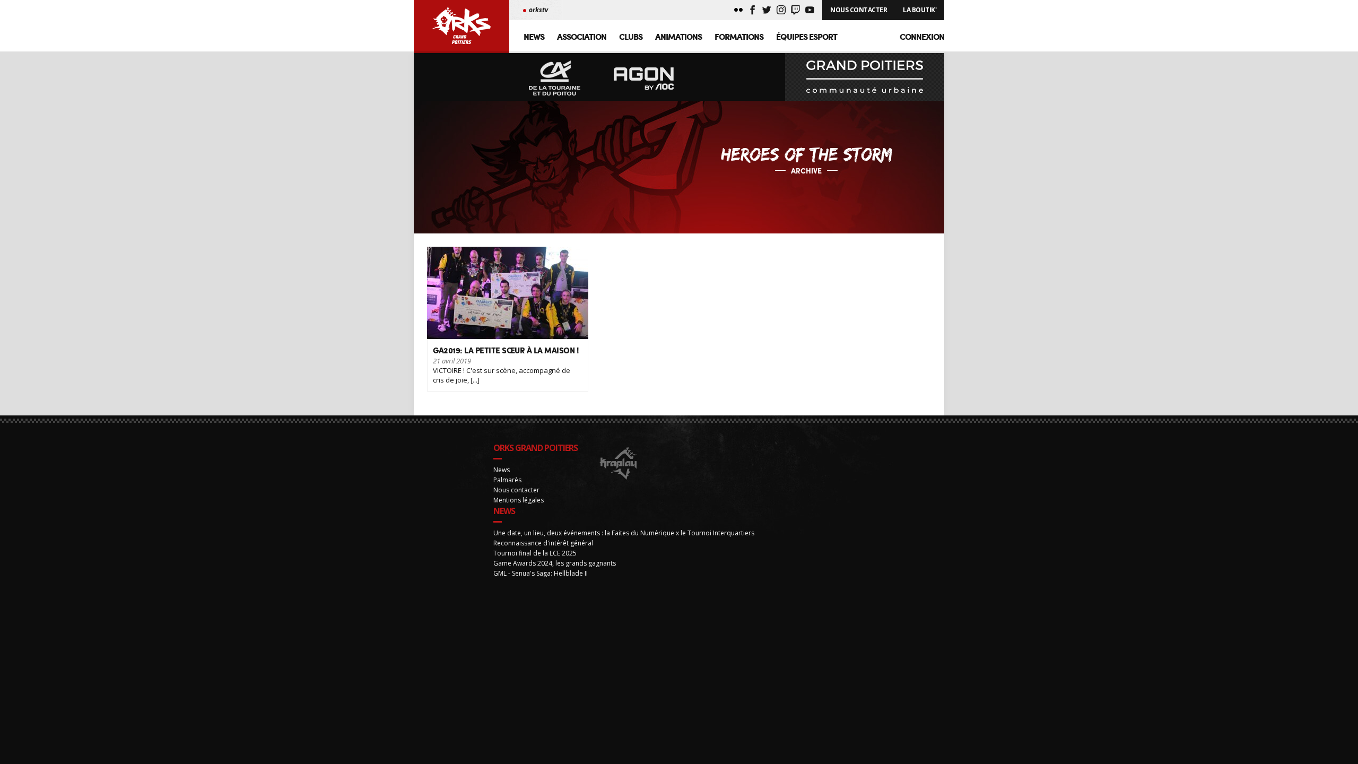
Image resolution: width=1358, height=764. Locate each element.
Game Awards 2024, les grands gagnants (554, 563)
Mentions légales (518, 500)
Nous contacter (516, 489)
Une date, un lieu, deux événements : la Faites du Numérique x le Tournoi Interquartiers (623, 532)
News (534, 36)
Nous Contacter (858, 9)
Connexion (922, 36)
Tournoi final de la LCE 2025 (535, 553)
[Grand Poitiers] (864, 77)
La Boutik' (919, 9)
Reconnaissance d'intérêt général (543, 543)
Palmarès (507, 479)
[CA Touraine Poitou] (555, 78)
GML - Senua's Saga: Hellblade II (540, 573)
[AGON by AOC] (644, 78)
